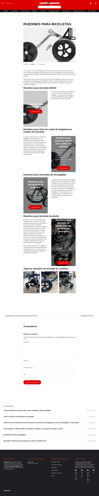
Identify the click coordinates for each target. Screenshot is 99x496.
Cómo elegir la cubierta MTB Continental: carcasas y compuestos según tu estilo (33, 429)
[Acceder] (90, 3)
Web (24, 374)
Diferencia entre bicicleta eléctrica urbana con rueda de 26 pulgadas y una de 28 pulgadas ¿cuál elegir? (41, 422)
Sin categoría (42, 64)
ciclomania (32, 64)
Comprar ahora (35, 111)
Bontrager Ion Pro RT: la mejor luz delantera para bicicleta (22, 315)
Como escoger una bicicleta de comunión (19, 416)
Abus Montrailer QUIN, (87, 315)
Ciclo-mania (7, 490)
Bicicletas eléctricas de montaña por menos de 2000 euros (25, 441)
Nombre (25, 360)
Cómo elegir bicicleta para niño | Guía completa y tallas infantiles (27, 410)
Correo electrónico (28, 367)
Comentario (26, 342)
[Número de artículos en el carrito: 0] (96, 3)
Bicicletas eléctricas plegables (15, 435)
